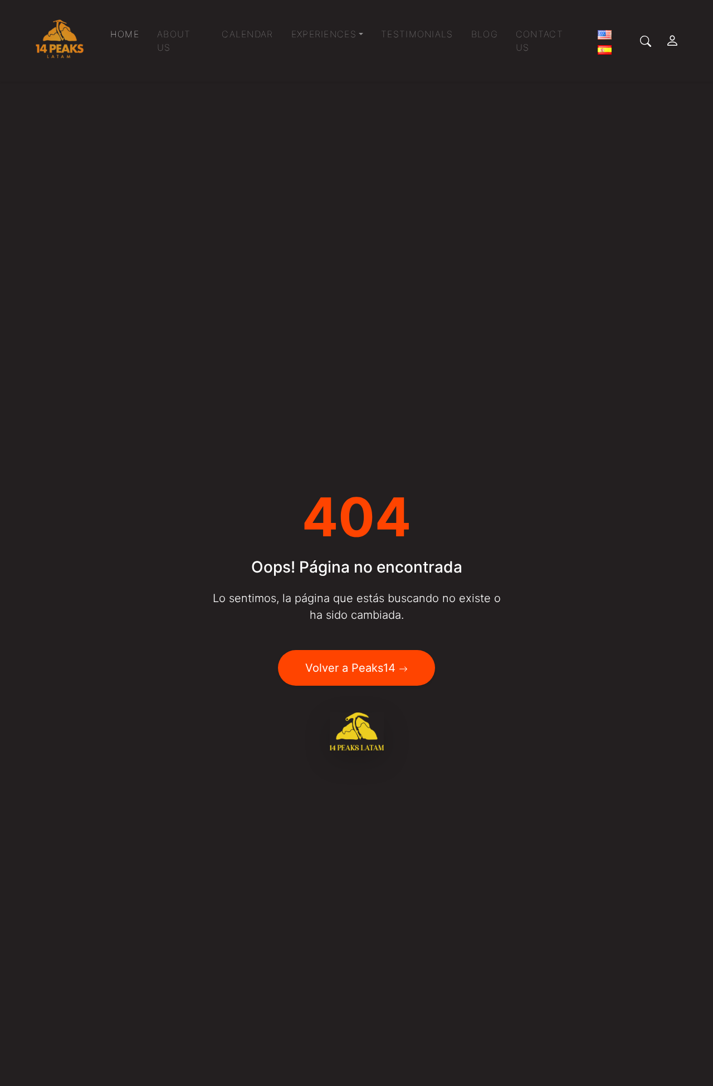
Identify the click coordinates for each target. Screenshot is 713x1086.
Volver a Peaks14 (352, 668)
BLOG (484, 34)
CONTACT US (539, 40)
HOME (124, 34)
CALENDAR (247, 34)
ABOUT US (174, 40)
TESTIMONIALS (417, 34)
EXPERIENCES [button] (323, 34)
